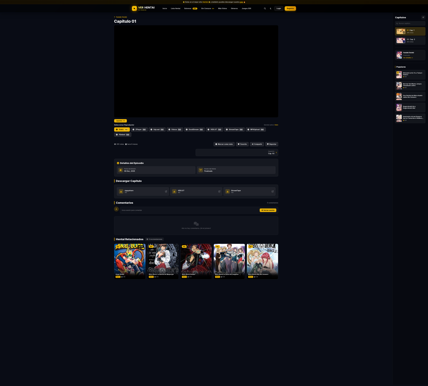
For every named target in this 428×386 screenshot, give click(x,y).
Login (279, 8)
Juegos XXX (246, 8)
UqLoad (158, 129)
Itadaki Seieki (121, 17)
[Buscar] (265, 8)
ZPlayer (140, 129)
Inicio (165, 8)
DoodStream (195, 129)
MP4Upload (256, 129)
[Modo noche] (271, 8)
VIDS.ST (215, 129)
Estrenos (190, 8)
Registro (290, 8)
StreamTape (235, 129)
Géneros (234, 8)
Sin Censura (207, 8)
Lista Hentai (175, 8)
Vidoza (176, 129)
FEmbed (123, 134)
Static (123, 129)
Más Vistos (222, 8)
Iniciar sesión (269, 210)
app (241, 2)
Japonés (120, 121)
